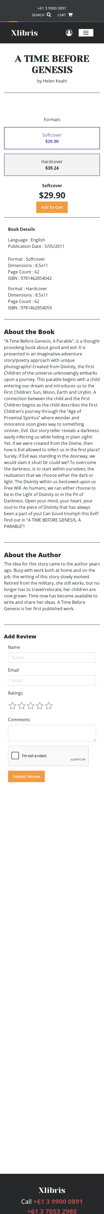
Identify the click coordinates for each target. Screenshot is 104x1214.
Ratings (15, 693)
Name (14, 647)
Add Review (20, 636)
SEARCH (38, 15)
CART (62, 15)
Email (13, 670)
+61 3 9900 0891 (52, 8)
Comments (19, 720)
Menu (86, 33)
